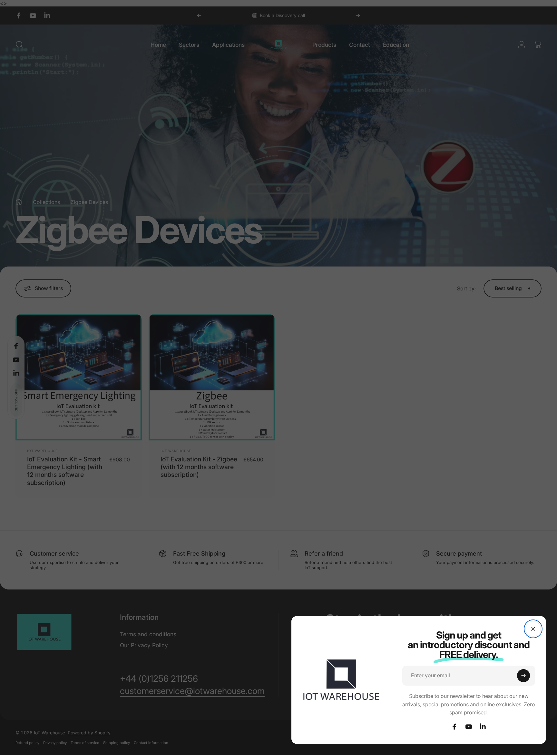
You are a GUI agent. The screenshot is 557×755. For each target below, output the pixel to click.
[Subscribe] (523, 675)
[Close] (533, 629)
